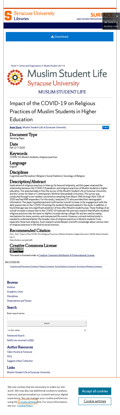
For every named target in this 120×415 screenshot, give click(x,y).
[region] (60, 396)
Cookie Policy (25, 405)
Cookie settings (28, 402)
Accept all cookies (95, 391)
